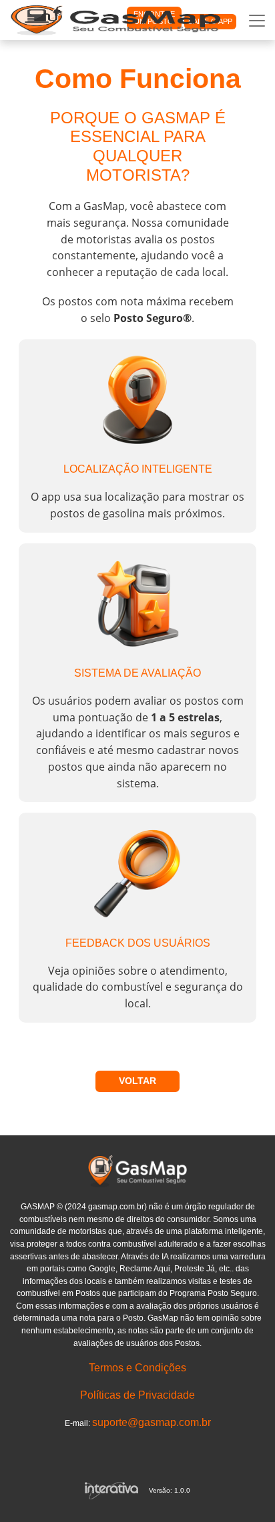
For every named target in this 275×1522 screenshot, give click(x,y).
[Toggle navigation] (257, 20)
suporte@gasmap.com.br (151, 1422)
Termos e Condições (137, 1367)
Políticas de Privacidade (137, 1395)
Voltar (137, 1080)
